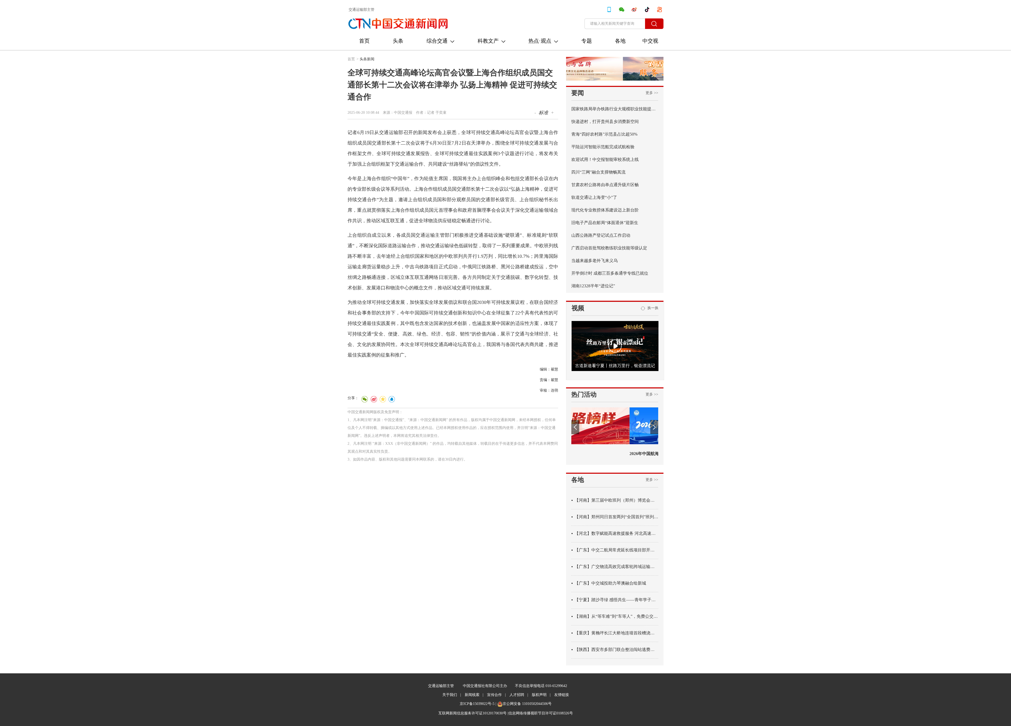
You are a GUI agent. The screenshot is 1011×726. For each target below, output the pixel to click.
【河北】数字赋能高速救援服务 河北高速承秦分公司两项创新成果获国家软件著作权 (616, 533)
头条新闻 (367, 59)
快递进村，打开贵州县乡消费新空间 (605, 121)
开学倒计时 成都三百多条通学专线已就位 (609, 273)
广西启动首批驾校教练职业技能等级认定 (609, 248)
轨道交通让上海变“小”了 (594, 197)
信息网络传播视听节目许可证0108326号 (540, 713)
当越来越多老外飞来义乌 (594, 260)
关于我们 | (451, 695)
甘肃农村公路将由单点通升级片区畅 (605, 184)
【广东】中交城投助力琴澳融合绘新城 (610, 583)
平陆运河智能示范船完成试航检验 (603, 147)
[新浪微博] (373, 399)
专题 (586, 41)
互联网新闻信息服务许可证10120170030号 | (473, 713)
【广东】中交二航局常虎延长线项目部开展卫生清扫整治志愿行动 (616, 550)
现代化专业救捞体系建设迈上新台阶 (605, 210)
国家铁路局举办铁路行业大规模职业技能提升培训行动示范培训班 (614, 109)
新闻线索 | (474, 695)
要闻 (577, 93)
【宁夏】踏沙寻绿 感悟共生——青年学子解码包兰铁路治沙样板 (616, 599)
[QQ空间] (382, 399)
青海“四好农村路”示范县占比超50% (604, 134)
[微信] (364, 399)
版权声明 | (541, 695)
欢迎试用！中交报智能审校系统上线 (605, 159)
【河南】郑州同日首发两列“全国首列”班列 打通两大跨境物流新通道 (616, 517)
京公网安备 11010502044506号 (527, 704)
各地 (620, 41)
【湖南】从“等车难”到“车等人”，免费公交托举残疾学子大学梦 (616, 616)
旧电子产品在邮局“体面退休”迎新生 (604, 222)
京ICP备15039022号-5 (477, 704)
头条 (398, 41)
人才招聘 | (518, 695)
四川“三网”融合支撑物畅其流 (598, 172)
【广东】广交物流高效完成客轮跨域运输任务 (616, 566)
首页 (364, 41)
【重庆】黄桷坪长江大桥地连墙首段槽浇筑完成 (616, 633)
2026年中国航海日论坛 (592, 453)
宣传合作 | (496, 695)
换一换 (651, 308)
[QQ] (391, 399)
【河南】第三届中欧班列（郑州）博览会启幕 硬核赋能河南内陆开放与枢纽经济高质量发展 (616, 500)
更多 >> (652, 93)
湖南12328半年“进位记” (593, 286)
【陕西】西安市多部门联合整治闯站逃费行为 (616, 649)
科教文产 (488, 41)
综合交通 (437, 41)
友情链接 (561, 695)
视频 (578, 308)
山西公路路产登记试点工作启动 (600, 235)
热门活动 (584, 394)
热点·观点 (539, 41)
